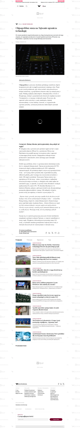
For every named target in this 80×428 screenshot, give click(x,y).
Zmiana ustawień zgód (30, 391)
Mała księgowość (54, 395)
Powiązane (19, 240)
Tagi (49, 240)
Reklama (40, 390)
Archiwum (40, 395)
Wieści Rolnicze (54, 398)
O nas (17, 390)
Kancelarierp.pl (54, 396)
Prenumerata (41, 393)
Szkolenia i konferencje (21, 405)
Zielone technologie (27, 24)
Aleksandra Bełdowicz (25, 80)
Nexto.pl (52, 393)
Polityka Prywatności (29, 390)
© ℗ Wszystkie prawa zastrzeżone (27, 231)
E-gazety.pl (53, 391)
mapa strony (19, 409)
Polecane (29, 240)
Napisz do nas (19, 393)
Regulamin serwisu (29, 393)
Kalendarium (28, 409)
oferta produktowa (39, 409)
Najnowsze (40, 240)
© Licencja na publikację (25, 230)
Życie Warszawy (54, 399)
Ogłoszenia (40, 391)
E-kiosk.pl (52, 390)
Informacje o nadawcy (29, 395)
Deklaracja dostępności (30, 396)
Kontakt (17, 391)
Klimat (20, 24)
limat (44, 6)
